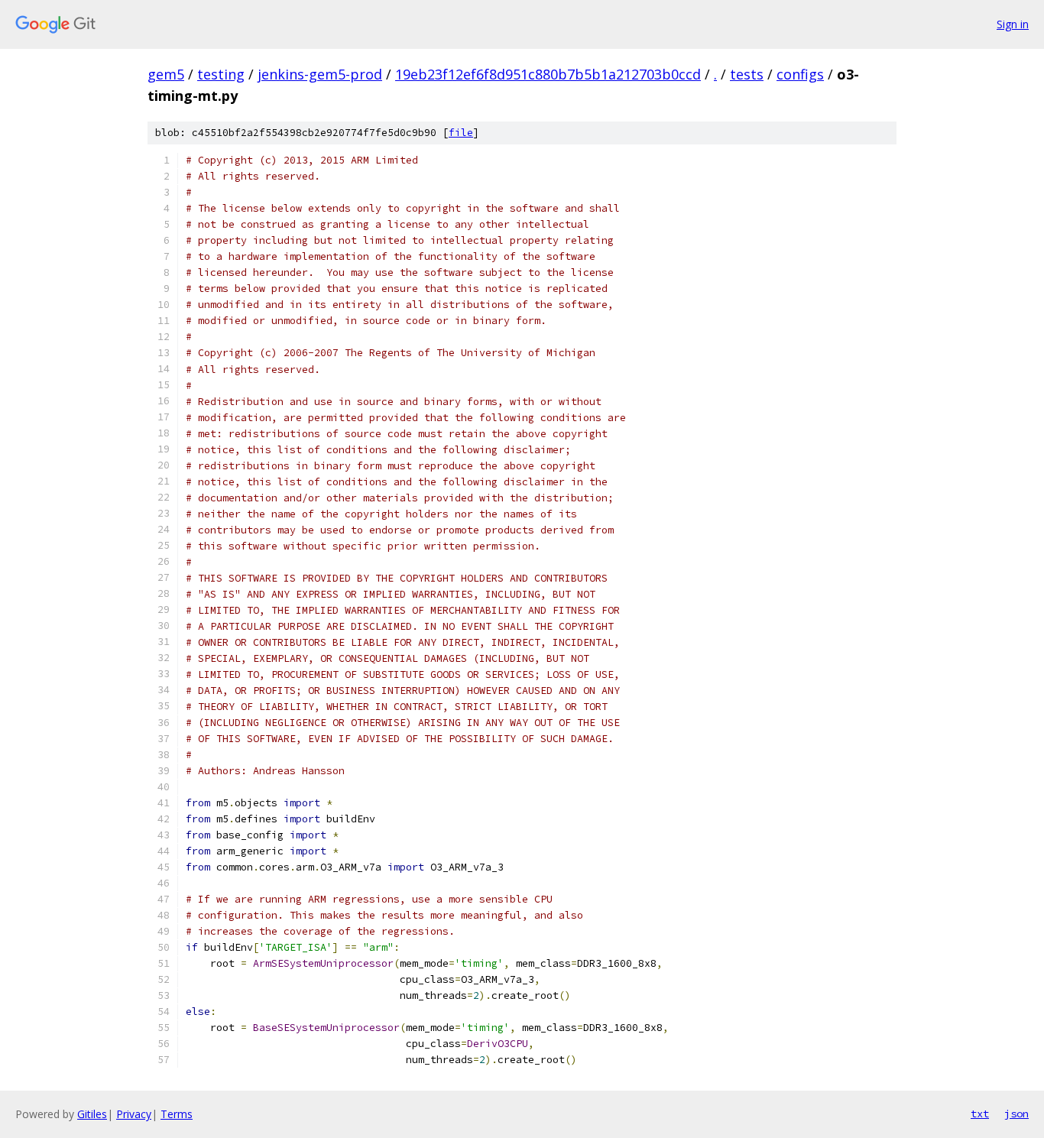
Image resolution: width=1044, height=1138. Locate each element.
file (461, 132)
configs (800, 74)
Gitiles (92, 1114)
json (1016, 1113)
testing (221, 74)
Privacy (133, 1114)
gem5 (166, 74)
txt (980, 1113)
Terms (176, 1114)
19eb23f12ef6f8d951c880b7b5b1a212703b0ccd (548, 74)
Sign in (1013, 24)
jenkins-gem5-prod (320, 74)
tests (747, 74)
